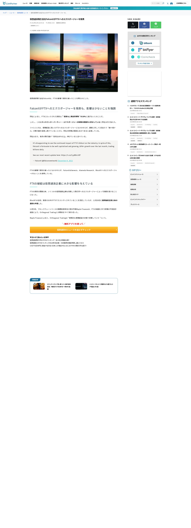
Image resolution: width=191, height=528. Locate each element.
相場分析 (36, 3)
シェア (133, 26)
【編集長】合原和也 (61, 23)
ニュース (25, 3)
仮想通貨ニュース (22, 13)
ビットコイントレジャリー (138, 199)
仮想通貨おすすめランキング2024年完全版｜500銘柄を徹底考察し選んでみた (57, 243)
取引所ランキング (64, 3)
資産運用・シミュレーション (49, 3)
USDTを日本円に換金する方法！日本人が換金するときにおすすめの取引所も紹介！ (58, 245)
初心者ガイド (134, 194)
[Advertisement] (74, 261)
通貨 (72, 3)
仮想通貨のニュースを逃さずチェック (74, 229)
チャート (77, 3)
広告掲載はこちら (181, 3)
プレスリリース (134, 204)
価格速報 (133, 184)
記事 (30, 3)
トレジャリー (85, 3)
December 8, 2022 (65, 160)
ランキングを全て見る (144, 63)
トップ (5, 13)
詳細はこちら (114, 8)
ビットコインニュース (136, 174)
